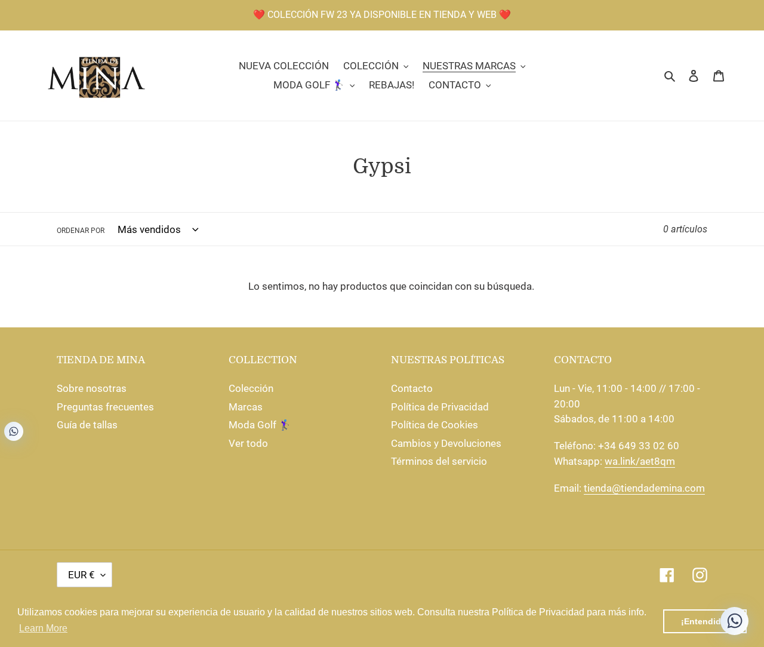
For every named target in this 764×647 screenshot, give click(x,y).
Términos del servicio (439, 461)
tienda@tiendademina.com (644, 488)
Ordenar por (80, 230)
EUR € (81, 575)
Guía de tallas (87, 425)
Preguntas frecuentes (105, 407)
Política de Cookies (434, 425)
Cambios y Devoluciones (446, 443)
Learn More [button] (43, 628)
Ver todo (248, 443)
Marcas (246, 407)
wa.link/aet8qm (640, 461)
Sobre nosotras (92, 388)
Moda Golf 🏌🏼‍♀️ (260, 425)
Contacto (412, 388)
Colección (251, 388)
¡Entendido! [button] (705, 621)
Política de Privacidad (440, 407)
